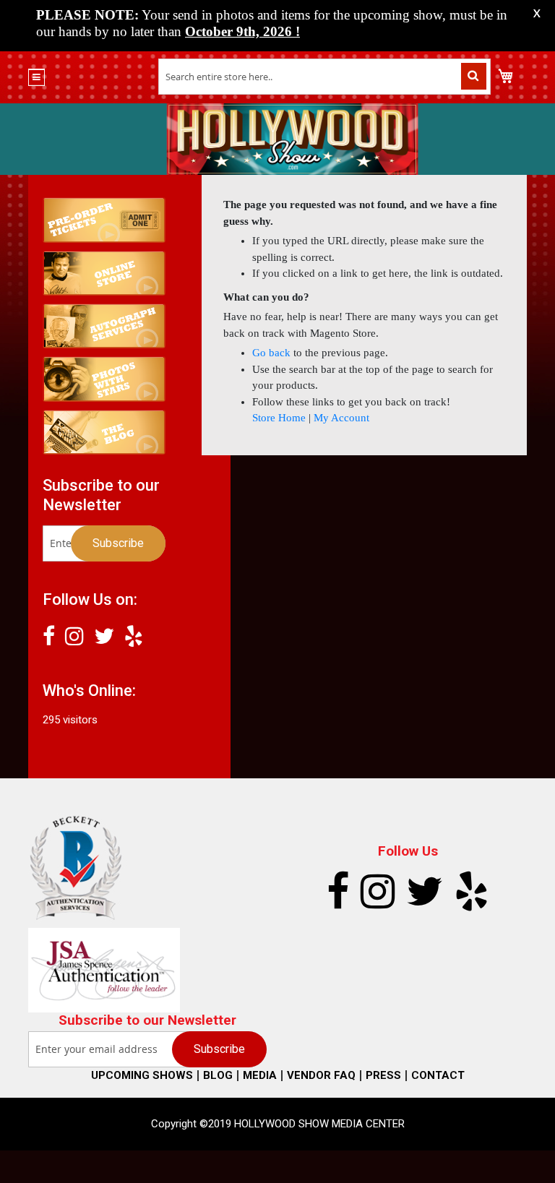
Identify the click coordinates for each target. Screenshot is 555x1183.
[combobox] (324, 77)
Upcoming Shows (142, 1075)
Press (383, 1075)
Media (260, 1075)
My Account (341, 417)
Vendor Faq (321, 1075)
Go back (271, 352)
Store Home (279, 417)
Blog (218, 1075)
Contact (438, 1075)
